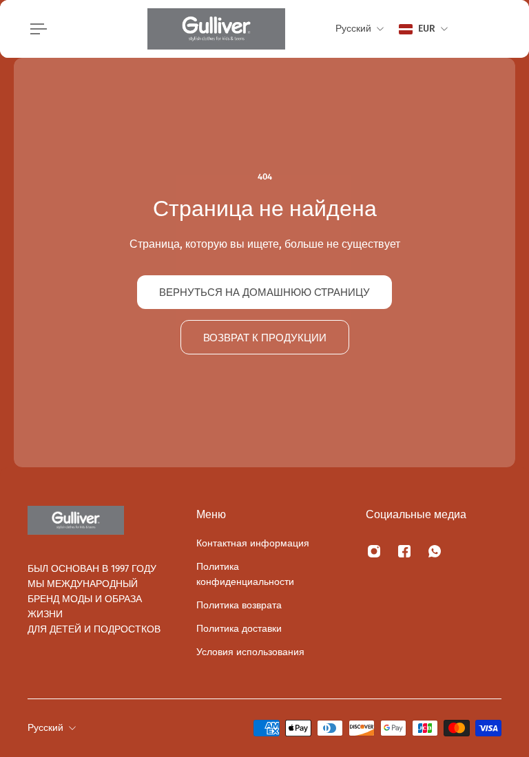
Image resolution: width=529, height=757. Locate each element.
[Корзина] (501, 29)
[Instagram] (374, 551)
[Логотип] (216, 29)
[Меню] (36, 29)
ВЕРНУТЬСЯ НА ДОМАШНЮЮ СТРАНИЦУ (264, 292)
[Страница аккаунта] (485, 29)
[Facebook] (404, 551)
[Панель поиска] (468, 29)
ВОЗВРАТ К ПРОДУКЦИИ (264, 337)
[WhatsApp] (434, 551)
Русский (45, 728)
